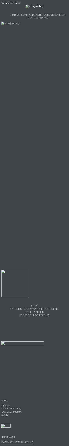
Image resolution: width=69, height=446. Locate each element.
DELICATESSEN (58, 14)
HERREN (46, 14)
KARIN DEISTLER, (11, 408)
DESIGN (5, 405)
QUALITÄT (33, 17)
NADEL (37, 14)
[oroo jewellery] (35, 6)
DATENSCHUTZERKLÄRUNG (17, 442)
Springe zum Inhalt (11, 3)
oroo (4, 400)
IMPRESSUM (8, 436)
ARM (24, 14)
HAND (30, 14)
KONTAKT (44, 17)
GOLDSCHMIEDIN (11, 411)
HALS (13, 14)
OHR (19, 14)
